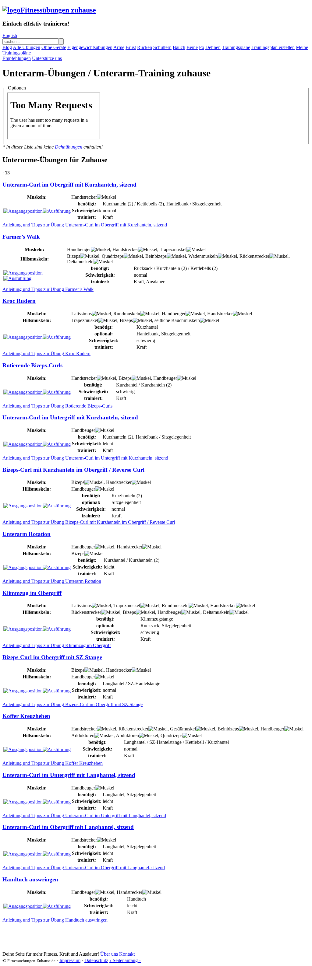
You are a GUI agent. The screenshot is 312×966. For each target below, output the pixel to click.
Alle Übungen (26, 47)
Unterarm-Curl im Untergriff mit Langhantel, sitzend (68, 775)
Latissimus (81, 313)
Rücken (144, 47)
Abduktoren (127, 735)
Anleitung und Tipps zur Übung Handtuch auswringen (55, 919)
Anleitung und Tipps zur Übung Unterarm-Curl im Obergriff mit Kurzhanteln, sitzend (84, 224)
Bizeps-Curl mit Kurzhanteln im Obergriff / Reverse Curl (73, 470)
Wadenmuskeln (203, 256)
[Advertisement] (113, 936)
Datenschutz (96, 960)
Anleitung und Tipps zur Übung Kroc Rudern (46, 353)
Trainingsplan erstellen (273, 47)
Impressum (69, 960)
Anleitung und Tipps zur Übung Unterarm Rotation (51, 581)
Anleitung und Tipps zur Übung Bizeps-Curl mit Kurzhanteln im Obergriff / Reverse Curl (88, 522)
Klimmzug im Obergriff (32, 593)
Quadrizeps (113, 256)
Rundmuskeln (126, 313)
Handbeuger (79, 249)
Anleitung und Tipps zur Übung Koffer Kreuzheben (52, 763)
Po (201, 47)
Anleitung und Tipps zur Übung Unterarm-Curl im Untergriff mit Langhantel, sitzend (84, 815)
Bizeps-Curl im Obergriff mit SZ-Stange (52, 657)
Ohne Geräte (53, 47)
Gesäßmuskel (183, 728)
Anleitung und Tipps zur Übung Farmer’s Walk (48, 289)
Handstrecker (84, 197)
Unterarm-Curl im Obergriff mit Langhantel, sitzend (68, 827)
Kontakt (127, 954)
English (9, 35)
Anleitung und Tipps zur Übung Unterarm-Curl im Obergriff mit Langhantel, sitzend (83, 867)
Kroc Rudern (19, 301)
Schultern (162, 47)
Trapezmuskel (173, 249)
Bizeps (73, 256)
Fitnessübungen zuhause (58, 10)
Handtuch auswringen (30, 879)
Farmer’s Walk (21, 236)
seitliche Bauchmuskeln (177, 320)
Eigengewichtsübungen (89, 47)
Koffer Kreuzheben (26, 716)
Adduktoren (82, 735)
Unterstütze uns (47, 58)
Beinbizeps (156, 256)
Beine (192, 47)
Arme (118, 47)
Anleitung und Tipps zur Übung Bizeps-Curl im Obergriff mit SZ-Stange (72, 704)
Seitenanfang (125, 960)
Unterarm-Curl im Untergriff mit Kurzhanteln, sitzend (70, 417)
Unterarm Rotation (26, 534)
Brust (131, 47)
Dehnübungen (68, 146)
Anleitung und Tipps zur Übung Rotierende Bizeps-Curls (57, 405)
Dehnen (213, 47)
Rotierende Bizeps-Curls (32, 365)
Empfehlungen (16, 58)
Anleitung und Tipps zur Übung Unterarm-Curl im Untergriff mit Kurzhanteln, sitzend (85, 457)
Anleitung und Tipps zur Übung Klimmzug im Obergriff (56, 645)
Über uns (109, 954)
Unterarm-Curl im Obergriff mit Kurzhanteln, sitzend (69, 184)
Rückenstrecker (254, 256)
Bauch (179, 47)
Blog (7, 47)
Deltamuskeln (80, 261)
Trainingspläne (236, 47)
